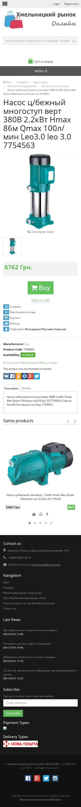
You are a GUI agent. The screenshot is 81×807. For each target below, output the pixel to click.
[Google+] (30, 376)
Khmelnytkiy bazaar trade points (22, 593)
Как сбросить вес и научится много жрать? (30, 632)
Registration (71, 4)
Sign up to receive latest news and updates (28, 696)
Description (11, 388)
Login (56, 4)
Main (6, 582)
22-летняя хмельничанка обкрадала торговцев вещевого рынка (40, 674)
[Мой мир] (24, 376)
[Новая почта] (20, 744)
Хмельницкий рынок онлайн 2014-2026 (33, 764)
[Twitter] (36, 376)
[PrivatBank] (5, 730)
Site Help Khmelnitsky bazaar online (24, 598)
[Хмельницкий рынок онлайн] (40, 29)
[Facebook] (12, 376)
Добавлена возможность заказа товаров (29, 659)
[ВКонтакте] (6, 376)
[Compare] (41, 514)
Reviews (26, 388)
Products (8, 587)
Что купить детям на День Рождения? (27, 645)
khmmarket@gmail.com (46, 564)
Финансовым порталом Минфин (41, 799)
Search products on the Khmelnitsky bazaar (29, 603)
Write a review (48, 363)
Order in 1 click (40, 300)
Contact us (9, 608)
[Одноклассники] (18, 376)
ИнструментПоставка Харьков (45, 329)
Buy (43, 287)
